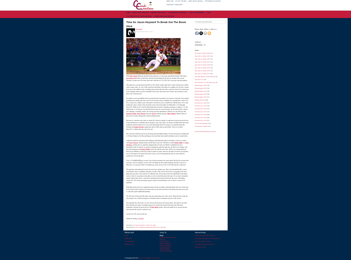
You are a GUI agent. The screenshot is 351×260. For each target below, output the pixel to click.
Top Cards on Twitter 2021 (202, 62)
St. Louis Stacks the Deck (203, 241)
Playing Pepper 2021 (201, 91)
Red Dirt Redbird (165, 249)
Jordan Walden (145, 149)
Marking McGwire (200, 100)
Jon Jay (154, 113)
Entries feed (128, 238)
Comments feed (129, 241)
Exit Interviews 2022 (201, 109)
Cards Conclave (143, 258)
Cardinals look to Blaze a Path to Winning (207, 238)
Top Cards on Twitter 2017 (202, 73)
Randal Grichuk (131, 113)
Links (208, 12)
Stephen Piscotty (139, 127)
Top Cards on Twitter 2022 (202, 59)
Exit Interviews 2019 (201, 117)
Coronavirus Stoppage (201, 123)
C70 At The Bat (164, 241)
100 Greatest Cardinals (177, 12)
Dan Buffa (140, 31)
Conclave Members (196, 12)
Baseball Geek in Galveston (168, 237)
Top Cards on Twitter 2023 (202, 56)
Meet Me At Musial (165, 243)
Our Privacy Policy (155, 258)
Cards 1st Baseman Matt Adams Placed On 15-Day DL (150, 227)
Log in (126, 235)
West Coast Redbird (166, 251)
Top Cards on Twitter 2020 (202, 65)
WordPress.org (128, 244)
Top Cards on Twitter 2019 (202, 68)
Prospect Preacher (174, 4)
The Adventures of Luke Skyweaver (205, 82)
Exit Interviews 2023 (201, 106)
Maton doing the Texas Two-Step (205, 235)
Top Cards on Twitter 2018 (202, 71)
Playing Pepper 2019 (201, 97)
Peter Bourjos (141, 113)
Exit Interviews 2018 (201, 120)
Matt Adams (133, 76)
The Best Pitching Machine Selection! (205, 131)
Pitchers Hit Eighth (165, 245)
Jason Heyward (131, 78)
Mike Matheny (171, 113)
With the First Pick (200, 247)
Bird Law (162, 239)
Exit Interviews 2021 (201, 111)
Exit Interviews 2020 (201, 114)
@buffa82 (139, 29)
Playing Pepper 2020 (201, 94)
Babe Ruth (154, 207)
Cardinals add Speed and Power (204, 244)
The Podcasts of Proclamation (139, 16)
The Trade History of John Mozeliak (205, 76)
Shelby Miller (178, 143)
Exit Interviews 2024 (201, 103)
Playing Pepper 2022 (201, 88)
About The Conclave (140, 12)
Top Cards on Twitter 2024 (202, 53)
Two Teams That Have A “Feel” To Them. (144, 225)
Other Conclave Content (164, 16)
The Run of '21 (199, 79)
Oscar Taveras (133, 143)
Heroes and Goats (158, 12)
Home (128, 12)
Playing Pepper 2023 (201, 85)
